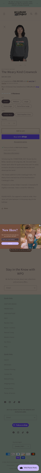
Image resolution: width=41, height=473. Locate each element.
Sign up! (10, 243)
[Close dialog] (39, 225)
